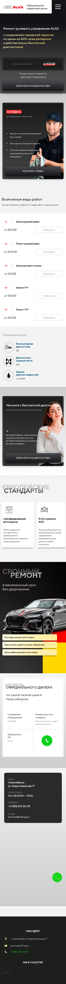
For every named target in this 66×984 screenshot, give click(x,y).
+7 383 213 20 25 (19, 951)
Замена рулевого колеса (28, 265)
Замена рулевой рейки (27, 221)
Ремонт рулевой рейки (28, 243)
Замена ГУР (22, 287)
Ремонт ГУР (22, 309)
